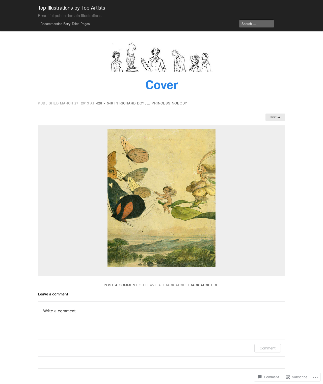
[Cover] (161, 198)
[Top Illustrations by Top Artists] (161, 56)
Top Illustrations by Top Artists (71, 7)
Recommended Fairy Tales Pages (65, 23)
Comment (268, 348)
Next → (275, 117)
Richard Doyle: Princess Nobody (153, 103)
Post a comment (121, 285)
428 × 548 (104, 103)
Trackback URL (202, 285)
